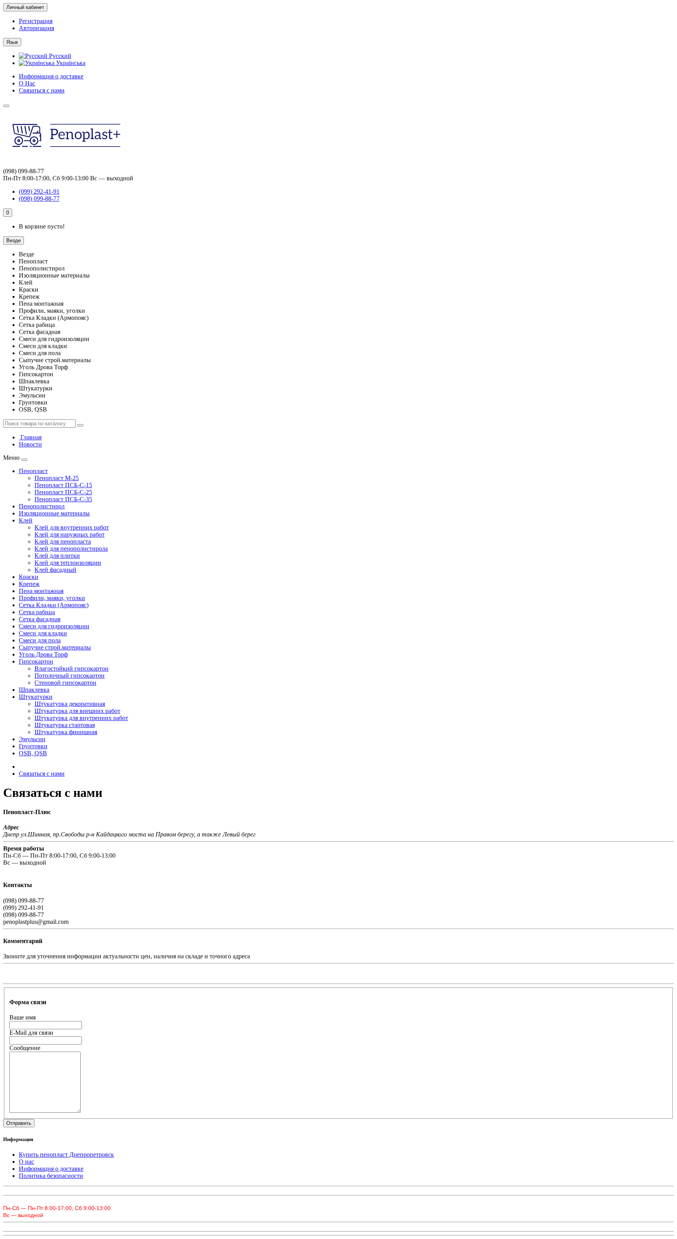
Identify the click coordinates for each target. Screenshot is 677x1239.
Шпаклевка (34, 689)
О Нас (27, 83)
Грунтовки (33, 746)
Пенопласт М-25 (56, 478)
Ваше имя (22, 1017)
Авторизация (36, 28)
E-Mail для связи (31, 1032)
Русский (59, 56)
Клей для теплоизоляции (67, 562)
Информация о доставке (51, 76)
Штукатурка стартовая (64, 725)
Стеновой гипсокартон (65, 682)
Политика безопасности (51, 1175)
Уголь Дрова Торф (43, 654)
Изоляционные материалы (54, 513)
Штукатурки (35, 696)
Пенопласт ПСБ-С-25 (63, 492)
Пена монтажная (41, 591)
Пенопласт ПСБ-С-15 (63, 485)
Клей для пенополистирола (71, 548)
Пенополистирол (42, 506)
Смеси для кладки (43, 633)
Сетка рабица (37, 612)
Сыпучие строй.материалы (55, 647)
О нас (26, 1161)
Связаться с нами (42, 90)
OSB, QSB (33, 753)
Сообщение (24, 1048)
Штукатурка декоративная (69, 703)
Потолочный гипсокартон (69, 675)
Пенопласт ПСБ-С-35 (63, 499)
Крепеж (29, 583)
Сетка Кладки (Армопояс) (54, 605)
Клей (26, 520)
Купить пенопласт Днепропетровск (66, 1154)
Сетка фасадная (39, 619)
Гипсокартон (36, 661)
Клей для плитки (57, 555)
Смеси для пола (40, 640)
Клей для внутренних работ (71, 527)
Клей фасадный (55, 569)
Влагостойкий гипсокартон (71, 668)
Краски (28, 576)
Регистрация (35, 21)
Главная (30, 437)
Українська (69, 63)
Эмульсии (32, 739)
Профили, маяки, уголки (52, 598)
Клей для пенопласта (62, 541)
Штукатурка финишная (65, 732)
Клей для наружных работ (69, 534)
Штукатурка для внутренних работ (81, 718)
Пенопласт (33, 471)
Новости (30, 444)
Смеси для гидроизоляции (54, 626)
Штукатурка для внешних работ (77, 710)
